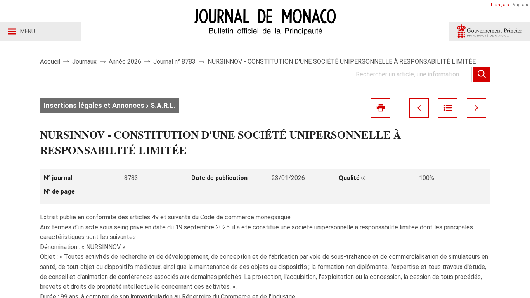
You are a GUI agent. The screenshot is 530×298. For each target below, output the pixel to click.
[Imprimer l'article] (380, 108)
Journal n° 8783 (175, 61)
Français (500, 4)
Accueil (51, 61)
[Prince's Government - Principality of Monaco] (489, 31)
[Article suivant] (476, 108)
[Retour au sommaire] (447, 108)
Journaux (85, 61)
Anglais (520, 4)
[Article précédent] (419, 108)
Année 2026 (126, 61)
